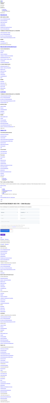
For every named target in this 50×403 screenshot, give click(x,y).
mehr (1, 147)
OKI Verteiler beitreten (3, 166)
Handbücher (2, 111)
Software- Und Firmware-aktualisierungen (6, 126)
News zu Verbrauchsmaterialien (5, 34)
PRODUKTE (3, 15)
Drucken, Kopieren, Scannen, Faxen (6, 59)
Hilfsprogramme (2, 88)
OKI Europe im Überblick (4, 134)
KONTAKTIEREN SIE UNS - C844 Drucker (7, 197)
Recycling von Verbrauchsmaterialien (6, 99)
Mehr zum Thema (3, 185)
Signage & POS (2, 299)
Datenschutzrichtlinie (4, 391)
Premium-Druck (2, 84)
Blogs (1, 158)
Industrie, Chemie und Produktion (5, 67)
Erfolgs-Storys (2, 83)
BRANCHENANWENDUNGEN (8, 46)
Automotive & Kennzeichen (4, 62)
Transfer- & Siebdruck (3, 54)
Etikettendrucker (2, 25)
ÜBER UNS (3, 130)
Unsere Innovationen (3, 375)
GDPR (1, 370)
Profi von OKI (2, 86)
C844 (3, 193)
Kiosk (1, 77)
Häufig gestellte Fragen (4, 116)
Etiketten (1, 52)
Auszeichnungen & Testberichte (5, 383)
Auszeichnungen (3, 161)
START (3, 188)
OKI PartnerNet (2, 368)
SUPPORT (3, 92)
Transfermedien (2, 254)
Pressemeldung (2, 156)
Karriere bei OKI (3, 142)
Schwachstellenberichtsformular (5, 341)
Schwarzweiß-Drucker (3, 20)
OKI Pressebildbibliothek (4, 168)
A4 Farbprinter (2, 60)
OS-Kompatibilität (3, 336)
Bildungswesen (2, 69)
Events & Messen (3, 381)
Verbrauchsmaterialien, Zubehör (5, 32)
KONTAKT (4, 9)
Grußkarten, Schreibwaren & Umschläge (6, 55)
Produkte (3, 189)
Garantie (1, 118)
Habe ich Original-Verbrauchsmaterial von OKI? (7, 37)
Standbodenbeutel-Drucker (4, 57)
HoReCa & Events (3, 71)
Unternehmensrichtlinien (4, 365)
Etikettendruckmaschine (4, 66)
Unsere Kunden (2, 137)
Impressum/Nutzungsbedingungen (5, 390)
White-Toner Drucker (3, 22)
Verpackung (2, 50)
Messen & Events (3, 160)
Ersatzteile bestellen (3, 102)
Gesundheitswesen (3, 288)
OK (1, 187)
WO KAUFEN (4, 10)
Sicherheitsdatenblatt (3, 109)
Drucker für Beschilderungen (4, 28)
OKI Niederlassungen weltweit (5, 353)
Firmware (1, 326)
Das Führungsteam (3, 352)
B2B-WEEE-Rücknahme (4, 123)
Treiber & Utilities (3, 106)
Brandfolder (2, 81)
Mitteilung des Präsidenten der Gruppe (6, 165)
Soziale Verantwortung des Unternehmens (6, 139)
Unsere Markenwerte (3, 151)
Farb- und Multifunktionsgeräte (7, 190)
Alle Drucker (2, 41)
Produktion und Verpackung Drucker (6, 27)
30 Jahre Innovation (3, 350)
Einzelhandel (2, 72)
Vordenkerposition (3, 163)
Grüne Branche (2, 74)
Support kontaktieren (3, 121)
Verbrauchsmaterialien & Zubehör (5, 95)
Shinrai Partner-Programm (4, 144)
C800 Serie (4, 192)
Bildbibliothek (2, 385)
